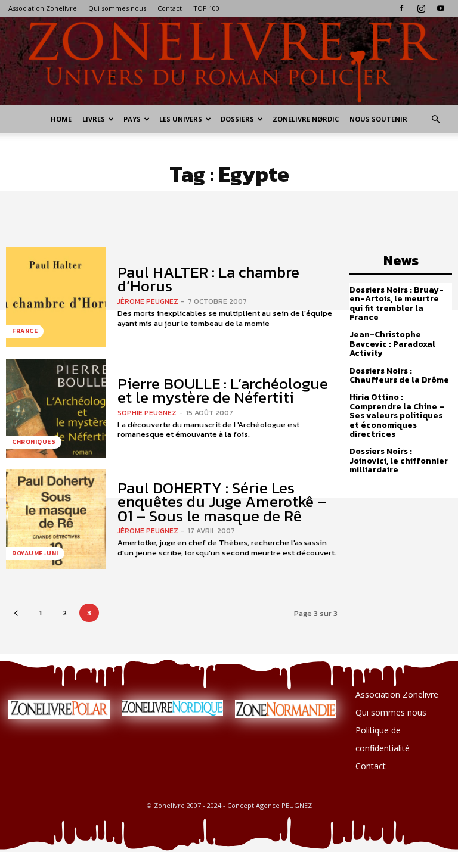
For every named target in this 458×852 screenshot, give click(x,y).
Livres (93, 118)
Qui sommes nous (117, 8)
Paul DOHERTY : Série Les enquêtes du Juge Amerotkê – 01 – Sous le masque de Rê (221, 501)
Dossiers (237, 118)
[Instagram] (421, 8)
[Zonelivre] (229, 61)
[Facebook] (401, 8)
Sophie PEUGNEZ (147, 413)
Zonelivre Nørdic (306, 118)
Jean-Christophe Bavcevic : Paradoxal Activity (392, 343)
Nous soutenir (378, 118)
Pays (132, 118)
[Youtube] (441, 8)
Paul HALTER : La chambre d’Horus (208, 278)
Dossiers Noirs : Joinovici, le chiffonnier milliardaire (398, 460)
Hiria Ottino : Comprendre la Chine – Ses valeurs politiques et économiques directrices (396, 415)
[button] (435, 119)
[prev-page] (16, 613)
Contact (169, 8)
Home (61, 118)
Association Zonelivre (42, 8)
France (25, 331)
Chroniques (33, 441)
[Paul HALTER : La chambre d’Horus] (56, 297)
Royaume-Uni (35, 553)
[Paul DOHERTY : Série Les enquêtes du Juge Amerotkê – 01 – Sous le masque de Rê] (56, 519)
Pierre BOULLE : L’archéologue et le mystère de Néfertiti (222, 390)
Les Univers (180, 118)
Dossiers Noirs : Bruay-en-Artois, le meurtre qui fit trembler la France (396, 304)
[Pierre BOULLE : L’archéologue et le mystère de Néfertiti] (56, 408)
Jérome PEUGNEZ (147, 301)
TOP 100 (206, 8)
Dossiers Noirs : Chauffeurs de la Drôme (399, 375)
